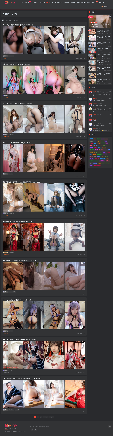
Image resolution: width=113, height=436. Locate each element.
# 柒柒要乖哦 (11, 213)
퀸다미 (98, 139)
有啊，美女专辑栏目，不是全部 (100, 105)
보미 (94, 145)
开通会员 (105, 6)
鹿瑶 (102, 156)
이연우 (98, 141)
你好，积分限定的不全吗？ (99, 125)
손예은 (102, 143)
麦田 (95, 156)
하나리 (91, 139)
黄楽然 (108, 152)
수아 (95, 143)
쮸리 (102, 139)
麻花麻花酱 (99, 154)
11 (78, 215)
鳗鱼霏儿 (92, 158)
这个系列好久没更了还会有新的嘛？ (101, 130)
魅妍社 (91, 165)
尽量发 (94, 120)
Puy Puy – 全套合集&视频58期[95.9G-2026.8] (17, 300)
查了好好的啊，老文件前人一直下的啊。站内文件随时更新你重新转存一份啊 (101, 94)
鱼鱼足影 (97, 158)
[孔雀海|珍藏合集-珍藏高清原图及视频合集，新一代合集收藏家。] (10, 2)
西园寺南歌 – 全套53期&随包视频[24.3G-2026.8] (18, 221)
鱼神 (107, 158)
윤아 (102, 141)
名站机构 (35, 2)
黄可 (91, 154)
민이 (100, 145)
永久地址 (94, 2)
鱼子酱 (107, 161)
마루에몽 (105, 145)
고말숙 (95, 147)
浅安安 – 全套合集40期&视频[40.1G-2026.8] (103, 67)
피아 (95, 139)
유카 (106, 141)
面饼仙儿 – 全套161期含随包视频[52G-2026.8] (17, 143)
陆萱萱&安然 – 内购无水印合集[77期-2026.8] (103, 43)
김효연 (91, 147)
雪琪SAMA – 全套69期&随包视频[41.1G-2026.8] (17, 103)
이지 (95, 141)
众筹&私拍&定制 (85, 2)
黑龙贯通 (92, 150)
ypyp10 (94, 98)
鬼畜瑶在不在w (97, 165)
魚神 (91, 163)
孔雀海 (94, 91)
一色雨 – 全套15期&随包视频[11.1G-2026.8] (103, 55)
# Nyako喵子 (11, 56)
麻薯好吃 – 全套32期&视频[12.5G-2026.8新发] (17, 64)
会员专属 (6, 56)
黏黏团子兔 (92, 152)
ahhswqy (95, 123)
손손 (107, 143)
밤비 (97, 145)
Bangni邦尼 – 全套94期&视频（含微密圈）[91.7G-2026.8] (103, 37)
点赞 (14, 20)
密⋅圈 (78, 2)
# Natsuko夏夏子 (12, 291)
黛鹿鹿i (104, 147)
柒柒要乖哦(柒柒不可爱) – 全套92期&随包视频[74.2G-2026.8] (21, 182)
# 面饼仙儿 (11, 173)
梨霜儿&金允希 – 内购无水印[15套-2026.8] (103, 61)
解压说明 (101, 2)
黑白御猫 (101, 150)
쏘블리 (91, 143)
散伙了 (94, 116)
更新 (7, 20)
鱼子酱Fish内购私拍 (94, 161)
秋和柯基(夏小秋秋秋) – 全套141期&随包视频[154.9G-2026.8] (22, 379)
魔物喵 (99, 163)
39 (46, 417)
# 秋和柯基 (17, 409)
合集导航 (28, 2)
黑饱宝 (96, 150)
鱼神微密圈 (102, 158)
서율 (91, 145)
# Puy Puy (11, 331)
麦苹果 (91, 156)
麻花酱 (104, 154)
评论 (17, 20)
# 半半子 (10, 370)
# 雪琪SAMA (11, 134)
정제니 (106, 139)
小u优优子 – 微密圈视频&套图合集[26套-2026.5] (103, 80)
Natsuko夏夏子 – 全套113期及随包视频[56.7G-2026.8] (19, 261)
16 (77, 412)
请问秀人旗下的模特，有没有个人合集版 (101, 110)
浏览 (10, 20)
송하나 (98, 143)
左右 (94, 128)
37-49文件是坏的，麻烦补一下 (99, 100)
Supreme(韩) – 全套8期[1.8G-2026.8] (102, 49)
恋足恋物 (73, 2)
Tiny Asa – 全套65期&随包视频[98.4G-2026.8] (103, 74)
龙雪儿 (99, 147)
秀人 (53, 2)
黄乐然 (94, 154)
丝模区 (41, 2)
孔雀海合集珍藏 (41, 426)
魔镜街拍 (95, 163)
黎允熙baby (98, 152)
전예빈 (91, 141)
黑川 (105, 150)
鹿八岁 (106, 156)
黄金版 (103, 152)
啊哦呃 (94, 108)
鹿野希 (98, 156)
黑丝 (109, 150)
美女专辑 (59, 2)
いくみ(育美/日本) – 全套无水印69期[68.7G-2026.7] (103, 30)
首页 (22, 2)
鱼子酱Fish (102, 161)
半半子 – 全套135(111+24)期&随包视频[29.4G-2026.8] (19, 339)
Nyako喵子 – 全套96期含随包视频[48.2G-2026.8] (18, 25)
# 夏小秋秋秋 (11, 409)
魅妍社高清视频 (105, 163)
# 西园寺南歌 (11, 252)
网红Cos (48, 2)
